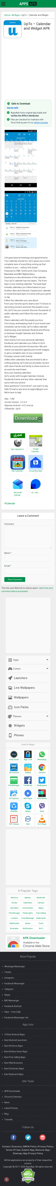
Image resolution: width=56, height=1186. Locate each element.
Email (7, 566)
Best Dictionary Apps (14, 1068)
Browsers (14, 928)
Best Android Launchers (15, 1040)
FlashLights (28, 913)
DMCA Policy (30, 1146)
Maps (41, 908)
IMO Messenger (11, 1000)
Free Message (28, 918)
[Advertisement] (28, 67)
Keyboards (41, 918)
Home (7, 15)
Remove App (43, 1150)
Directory (17, 1146)
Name (7, 553)
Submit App (28, 1150)
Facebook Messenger (14, 983)
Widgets (19, 725)
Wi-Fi (41, 928)
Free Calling (41, 913)
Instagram (9, 978)
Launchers (20, 678)
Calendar (10, 503)
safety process (41, 122)
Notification (28, 928)
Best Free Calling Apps (14, 1057)
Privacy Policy (45, 1146)
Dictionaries (28, 908)
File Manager (14, 913)
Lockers (14, 918)
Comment (9, 524)
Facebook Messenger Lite (16, 1017)
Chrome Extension (13, 1097)
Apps (15, 659)
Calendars (27, 903)
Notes (27, 923)
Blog (6, 1114)
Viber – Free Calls (12, 1012)
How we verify (12, 108)
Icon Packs (21, 707)
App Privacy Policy (33, 1153)
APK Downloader (12, 1091)
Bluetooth (41, 897)
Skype (7, 995)
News (7, 1102)
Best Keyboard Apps (13, 1074)
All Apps (16, 15)
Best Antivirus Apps (13, 1046)
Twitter (7, 972)
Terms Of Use (13, 1150)
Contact (6, 1146)
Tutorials (8, 1119)
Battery (28, 897)
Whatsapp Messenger (14, 966)
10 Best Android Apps (14, 1034)
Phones (19, 735)
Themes (16, 716)
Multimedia (14, 923)
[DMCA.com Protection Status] (28, 1176)
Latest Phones (11, 1108)
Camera (41, 903)
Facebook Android (12, 1006)
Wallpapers (21, 697)
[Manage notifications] (6, 1179)
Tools (41, 923)
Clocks (14, 903)
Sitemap (17, 1153)
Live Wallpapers (24, 687)
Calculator (14, 908)
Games (16, 668)
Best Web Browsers (13, 1063)
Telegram (8, 989)
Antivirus (14, 897)
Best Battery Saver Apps (15, 1051)
